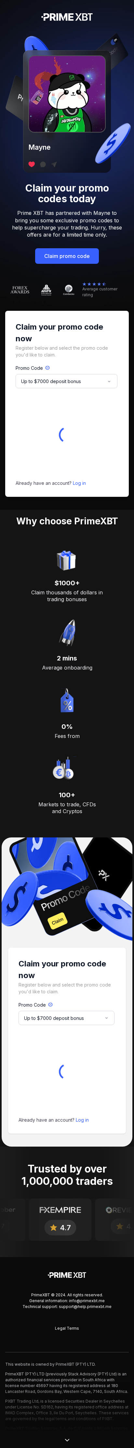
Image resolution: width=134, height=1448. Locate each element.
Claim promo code (67, 256)
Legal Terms (67, 1328)
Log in (79, 483)
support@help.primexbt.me (85, 1306)
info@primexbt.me (87, 1300)
